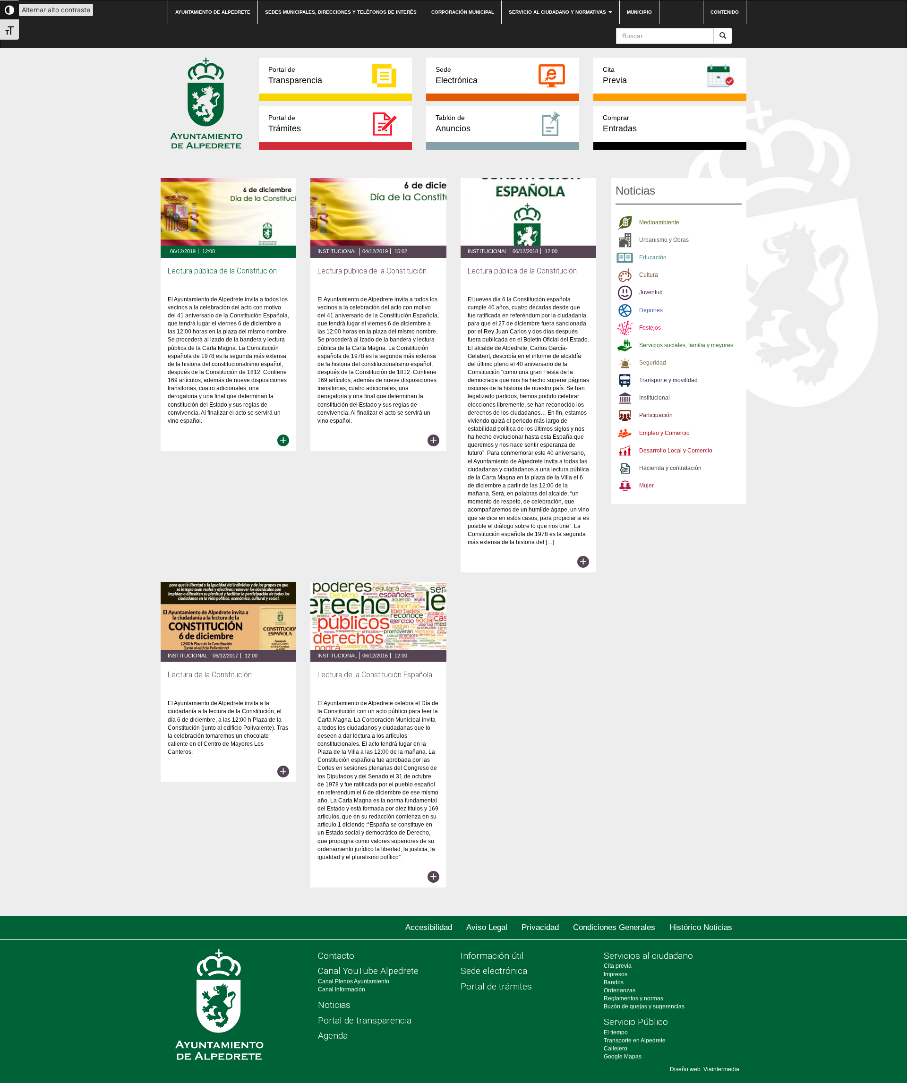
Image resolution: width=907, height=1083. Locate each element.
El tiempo (616, 1032)
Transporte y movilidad (668, 380)
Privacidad (540, 927)
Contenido (724, 12)
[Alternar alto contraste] (9, 10)
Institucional (337, 251)
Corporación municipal (462, 12)
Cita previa (618, 966)
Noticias (334, 1004)
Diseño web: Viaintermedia (704, 1069)
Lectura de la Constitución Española (374, 675)
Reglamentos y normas (633, 998)
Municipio (639, 12)
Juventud (651, 292)
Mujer (646, 485)
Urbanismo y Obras (664, 240)
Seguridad (652, 362)
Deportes (651, 310)
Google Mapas (623, 1056)
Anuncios (453, 123)
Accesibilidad (428, 927)
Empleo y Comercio (664, 433)
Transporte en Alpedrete (635, 1040)
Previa (615, 75)
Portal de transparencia (364, 1020)
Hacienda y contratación (670, 468)
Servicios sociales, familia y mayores (686, 345)
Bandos (614, 982)
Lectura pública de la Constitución (222, 271)
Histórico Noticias (700, 927)
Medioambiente (659, 222)
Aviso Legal (486, 927)
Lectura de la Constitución (210, 675)
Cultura (648, 275)
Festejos (650, 327)
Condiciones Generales (614, 927)
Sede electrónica (494, 970)
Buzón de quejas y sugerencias (644, 1006)
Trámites (284, 123)
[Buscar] (722, 36)
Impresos (615, 974)
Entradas (620, 123)
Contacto (336, 955)
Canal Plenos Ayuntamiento (353, 981)
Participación (656, 415)
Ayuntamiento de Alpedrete (212, 12)
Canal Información (341, 989)
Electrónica (457, 75)
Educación (653, 257)
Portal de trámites (496, 986)
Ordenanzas (619, 990)
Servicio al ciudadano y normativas (558, 12)
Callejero (615, 1048)
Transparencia (295, 75)
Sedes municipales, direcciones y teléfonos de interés (341, 12)
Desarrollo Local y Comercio (675, 450)
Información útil (492, 955)
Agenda (333, 1035)
